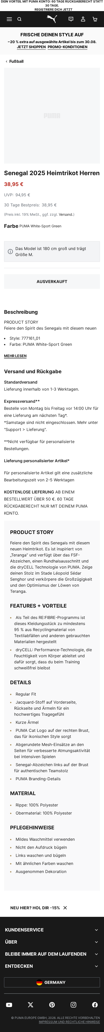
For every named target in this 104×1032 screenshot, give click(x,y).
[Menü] (9, 19)
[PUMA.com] (52, 19)
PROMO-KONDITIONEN (67, 47)
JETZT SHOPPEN (31, 47)
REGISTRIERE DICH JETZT (53, 9)
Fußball (16, 61)
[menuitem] (9, 1005)
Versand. (66, 214)
